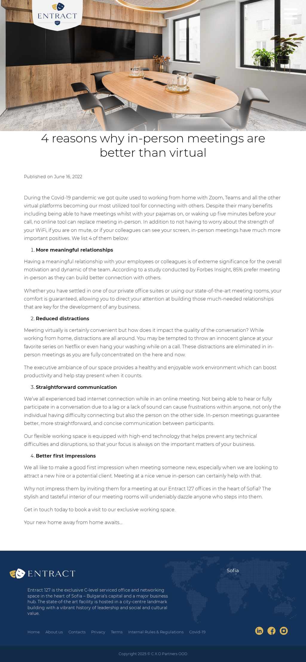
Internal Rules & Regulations (155, 631)
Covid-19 (197, 631)
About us (54, 631)
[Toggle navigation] (290, 14)
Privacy (98, 631)
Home (33, 631)
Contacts (76, 631)
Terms (117, 631)
